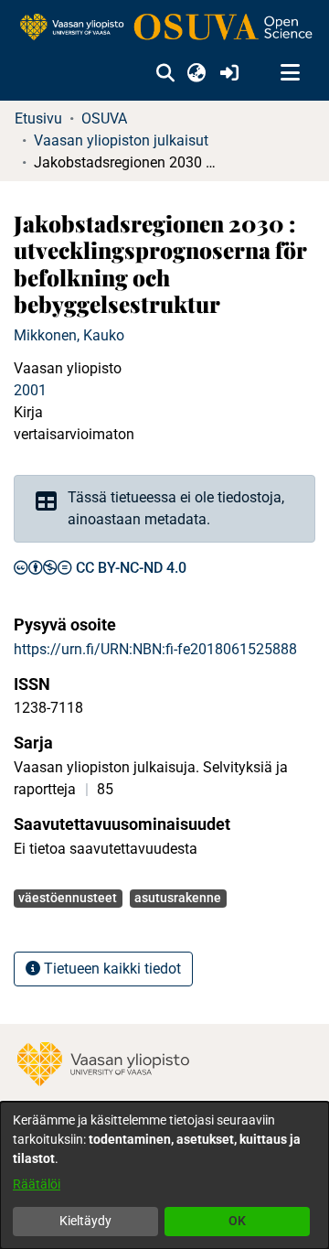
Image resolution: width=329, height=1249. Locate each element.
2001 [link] (30, 390)
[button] (165, 73)
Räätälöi (36, 1184)
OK (237, 1220)
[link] (164, 27)
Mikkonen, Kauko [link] (69, 335)
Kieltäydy (85, 1220)
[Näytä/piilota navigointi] (289, 73)
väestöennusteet (67, 897)
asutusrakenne (177, 897)
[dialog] (164, 1175)
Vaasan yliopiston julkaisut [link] (121, 140)
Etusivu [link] (38, 118)
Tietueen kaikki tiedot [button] (110, 968)
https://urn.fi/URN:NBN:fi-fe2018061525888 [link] (155, 649)
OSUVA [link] (104, 118)
